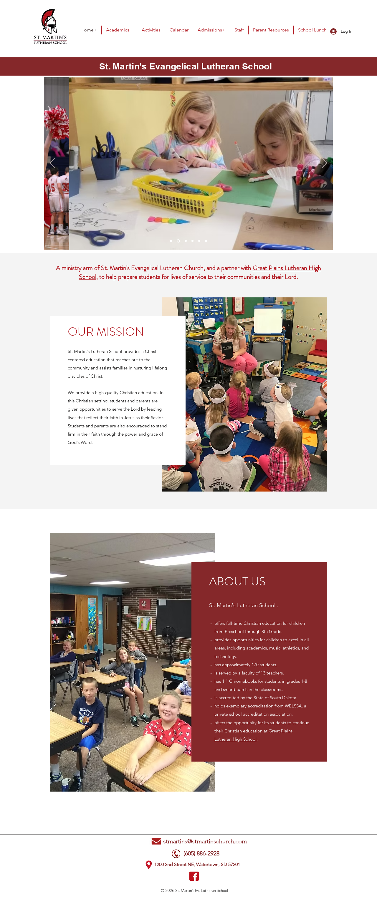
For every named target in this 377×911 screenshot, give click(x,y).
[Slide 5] (199, 241)
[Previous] (52, 163)
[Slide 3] (186, 241)
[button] (119, 30)
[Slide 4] (192, 241)
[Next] (324, 163)
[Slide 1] (171, 241)
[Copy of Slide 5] (206, 241)
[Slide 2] (178, 241)
